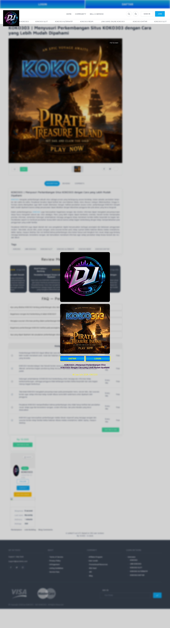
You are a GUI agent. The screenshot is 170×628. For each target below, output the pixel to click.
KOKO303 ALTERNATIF (64, 21)
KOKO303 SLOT (41, 21)
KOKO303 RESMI (86, 21)
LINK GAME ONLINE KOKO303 (113, 21)
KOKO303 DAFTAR (140, 21)
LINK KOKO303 (23, 21)
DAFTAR (72, 358)
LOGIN (97, 358)
